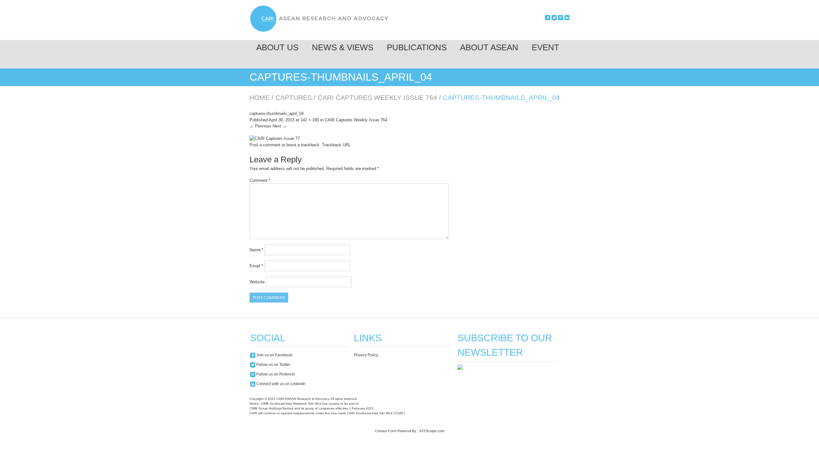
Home (260, 97)
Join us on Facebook (273, 355)
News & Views (342, 47)
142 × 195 (309, 119)
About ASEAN (489, 47)
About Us (277, 47)
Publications (417, 47)
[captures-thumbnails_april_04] (275, 138)
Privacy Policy (366, 355)
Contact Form (385, 431)
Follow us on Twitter (272, 364)
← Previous (260, 126)
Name (256, 249)
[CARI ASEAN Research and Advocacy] (321, 30)
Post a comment (265, 144)
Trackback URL (336, 144)
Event (545, 47)
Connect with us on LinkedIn (280, 384)
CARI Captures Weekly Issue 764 (377, 97)
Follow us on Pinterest (275, 374)
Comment (260, 180)
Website (257, 281)
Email (256, 265)
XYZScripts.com (431, 431)
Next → (280, 126)
